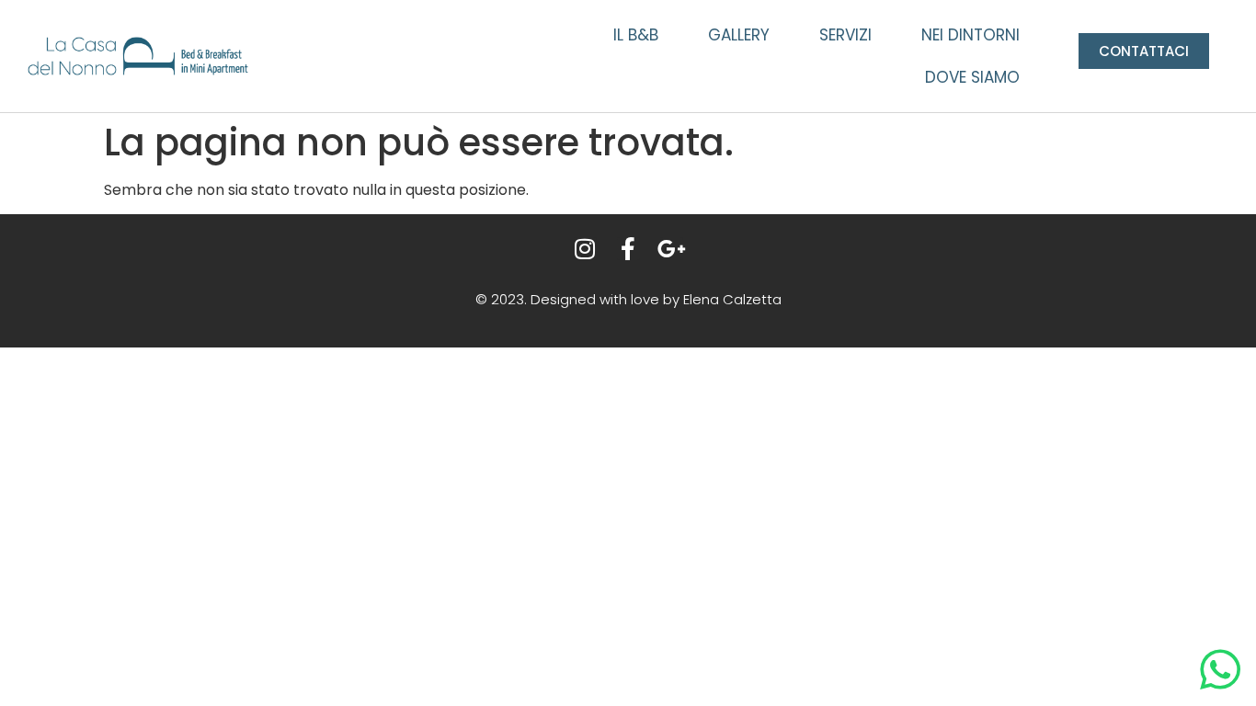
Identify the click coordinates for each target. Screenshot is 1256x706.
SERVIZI (845, 35)
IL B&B (635, 35)
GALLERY (739, 35)
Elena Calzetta (732, 299)
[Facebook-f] (628, 248)
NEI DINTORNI (970, 35)
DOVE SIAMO (972, 77)
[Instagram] (585, 248)
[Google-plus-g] (671, 248)
